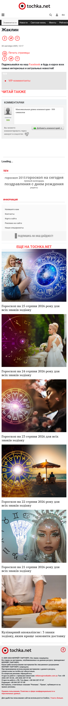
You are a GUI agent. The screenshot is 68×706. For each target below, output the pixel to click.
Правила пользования (10, 691)
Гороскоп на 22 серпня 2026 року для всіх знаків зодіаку (31, 503)
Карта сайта (11, 218)
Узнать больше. (56, 698)
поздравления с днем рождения (34, 184)
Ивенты (52, 22)
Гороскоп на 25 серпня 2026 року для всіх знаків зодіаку (31, 308)
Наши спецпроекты (14, 228)
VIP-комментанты (19, 80)
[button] (57, 14)
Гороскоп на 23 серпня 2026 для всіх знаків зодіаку (30, 438)
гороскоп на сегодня (44, 177)
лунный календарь (34, 181)
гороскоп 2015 (15, 178)
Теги (6, 171)
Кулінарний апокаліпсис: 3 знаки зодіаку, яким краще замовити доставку (33, 634)
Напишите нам (12, 209)
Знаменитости (10, 22)
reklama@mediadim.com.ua (46, 676)
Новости (24, 22)
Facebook (34, 64)
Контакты (10, 214)
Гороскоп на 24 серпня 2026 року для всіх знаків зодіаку (31, 373)
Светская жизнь (38, 22)
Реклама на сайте (13, 223)
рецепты (34, 188)
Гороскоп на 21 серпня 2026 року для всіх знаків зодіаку (31, 569)
